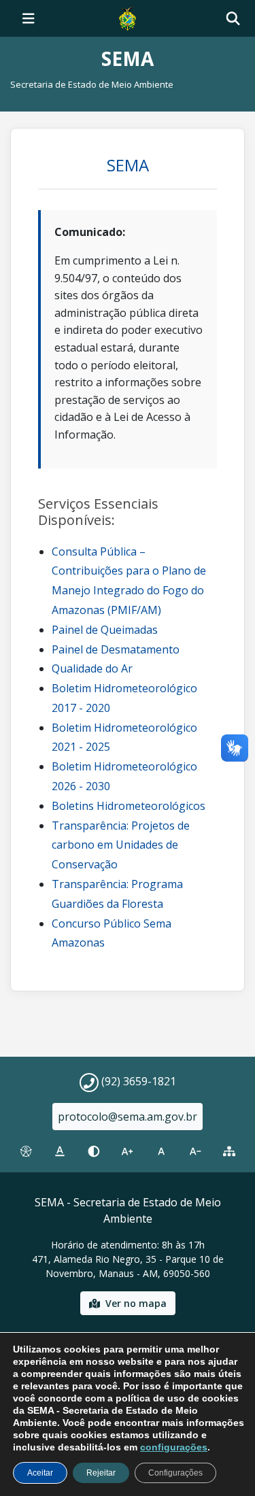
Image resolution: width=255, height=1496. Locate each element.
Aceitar (40, 1473)
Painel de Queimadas (105, 629)
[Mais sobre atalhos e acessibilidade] (25, 1151)
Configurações (175, 1473)
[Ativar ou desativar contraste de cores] (93, 1151)
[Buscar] (233, 18)
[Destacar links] (59, 1151)
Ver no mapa (136, 1303)
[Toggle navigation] (28, 18)
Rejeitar (101, 1473)
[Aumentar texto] (127, 1151)
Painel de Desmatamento (116, 649)
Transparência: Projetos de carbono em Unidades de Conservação (121, 845)
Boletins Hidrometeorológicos (128, 805)
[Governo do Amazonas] (127, 17)
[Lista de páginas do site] (229, 1151)
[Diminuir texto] (195, 1151)
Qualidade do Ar (92, 668)
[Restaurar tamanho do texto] (161, 1151)
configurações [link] (173, 1447)
